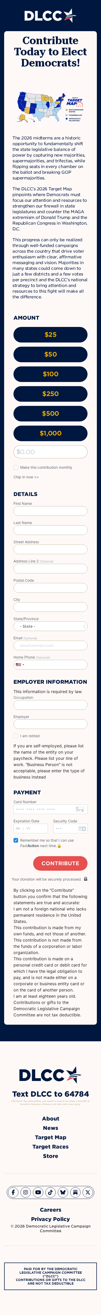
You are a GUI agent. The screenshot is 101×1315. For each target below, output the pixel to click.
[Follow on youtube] (38, 1192)
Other (18, 451)
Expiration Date (26, 821)
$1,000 (50, 433)
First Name (22, 503)
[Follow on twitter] (88, 1192)
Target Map (50, 1137)
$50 (50, 354)
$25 (50, 334)
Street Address (26, 542)
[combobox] (20, 664)
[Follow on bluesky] (63, 1192)
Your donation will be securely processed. (47, 879)
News (50, 1128)
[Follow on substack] (75, 1192)
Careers (50, 1210)
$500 (50, 413)
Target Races (50, 1147)
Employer (21, 716)
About (50, 1119)
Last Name (22, 522)
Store (50, 1156)
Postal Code (23, 580)
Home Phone (31, 657)
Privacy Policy (50, 1219)
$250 (50, 394)
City (16, 599)
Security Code (65, 821)
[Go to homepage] (50, 1075)
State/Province (26, 618)
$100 (50, 374)
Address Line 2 (33, 561)
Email (25, 638)
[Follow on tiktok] (50, 1192)
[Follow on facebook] (13, 1192)
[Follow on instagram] (25, 1192)
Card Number (25, 802)
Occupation (23, 697)
